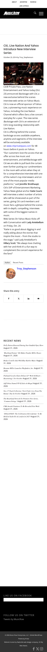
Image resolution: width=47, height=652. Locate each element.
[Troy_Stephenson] (10, 278)
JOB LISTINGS (24, 6)
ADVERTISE (23, 2)
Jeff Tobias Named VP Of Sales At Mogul (18, 383)
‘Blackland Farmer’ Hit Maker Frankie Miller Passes (22, 353)
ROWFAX (33, 2)
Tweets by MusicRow (14, 619)
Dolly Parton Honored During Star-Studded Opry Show (23, 345)
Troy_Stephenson (26, 57)
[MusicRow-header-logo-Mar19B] (20, 13)
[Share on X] (19, 298)
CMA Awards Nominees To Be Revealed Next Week (21, 406)
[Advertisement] (23, 440)
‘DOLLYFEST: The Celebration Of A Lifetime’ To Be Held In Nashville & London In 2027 (23, 415)
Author (7, 263)
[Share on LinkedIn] (28, 298)
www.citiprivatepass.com (19, 145)
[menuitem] (14, 2)
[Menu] (39, 13)
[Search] (33, 13)
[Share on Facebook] (9, 298)
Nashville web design (24, 642)
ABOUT (14, 2)
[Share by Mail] (38, 298)
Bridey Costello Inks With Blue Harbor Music (20, 360)
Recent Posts (18, 263)
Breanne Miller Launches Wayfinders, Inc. (18, 368)
